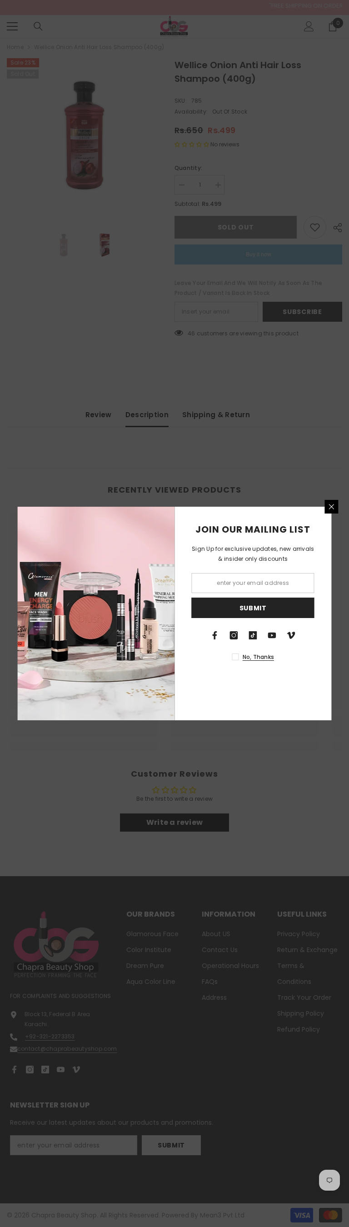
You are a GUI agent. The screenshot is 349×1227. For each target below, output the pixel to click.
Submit (253, 608)
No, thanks (258, 657)
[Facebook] (214, 635)
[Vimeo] (291, 635)
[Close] (332, 507)
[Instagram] (234, 635)
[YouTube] (272, 635)
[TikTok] (253, 635)
